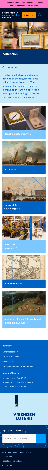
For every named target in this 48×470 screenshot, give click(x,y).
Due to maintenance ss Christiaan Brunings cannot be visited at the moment (24, 4)
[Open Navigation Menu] (45, 15)
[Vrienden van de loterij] (24, 416)
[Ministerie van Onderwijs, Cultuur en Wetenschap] (24, 401)
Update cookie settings (12, 460)
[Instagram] (4, 465)
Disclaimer (7, 456)
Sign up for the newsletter (13, 430)
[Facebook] (8, 465)
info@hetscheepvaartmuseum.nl (17, 366)
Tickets (27, 15)
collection (12, 67)
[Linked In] (12, 465)
